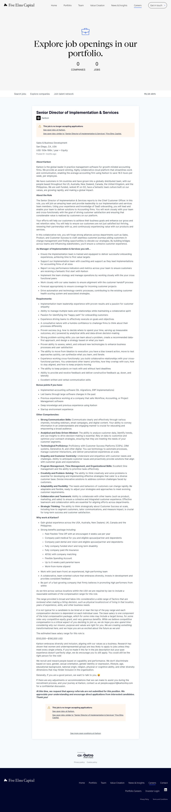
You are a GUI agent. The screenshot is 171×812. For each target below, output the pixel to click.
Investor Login (152, 790)
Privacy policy (79, 762)
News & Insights (119, 5)
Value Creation (97, 5)
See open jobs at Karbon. (54, 130)
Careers (138, 5)
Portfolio (68, 5)
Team (81, 5)
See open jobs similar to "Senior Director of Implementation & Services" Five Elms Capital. (82, 133)
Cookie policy (92, 762)
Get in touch (156, 5)
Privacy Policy (144, 799)
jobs (20, 94)
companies (40, 94)
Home (54, 5)
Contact (164, 782)
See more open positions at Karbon (85, 733)
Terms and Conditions (160, 799)
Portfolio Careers (133, 790)
